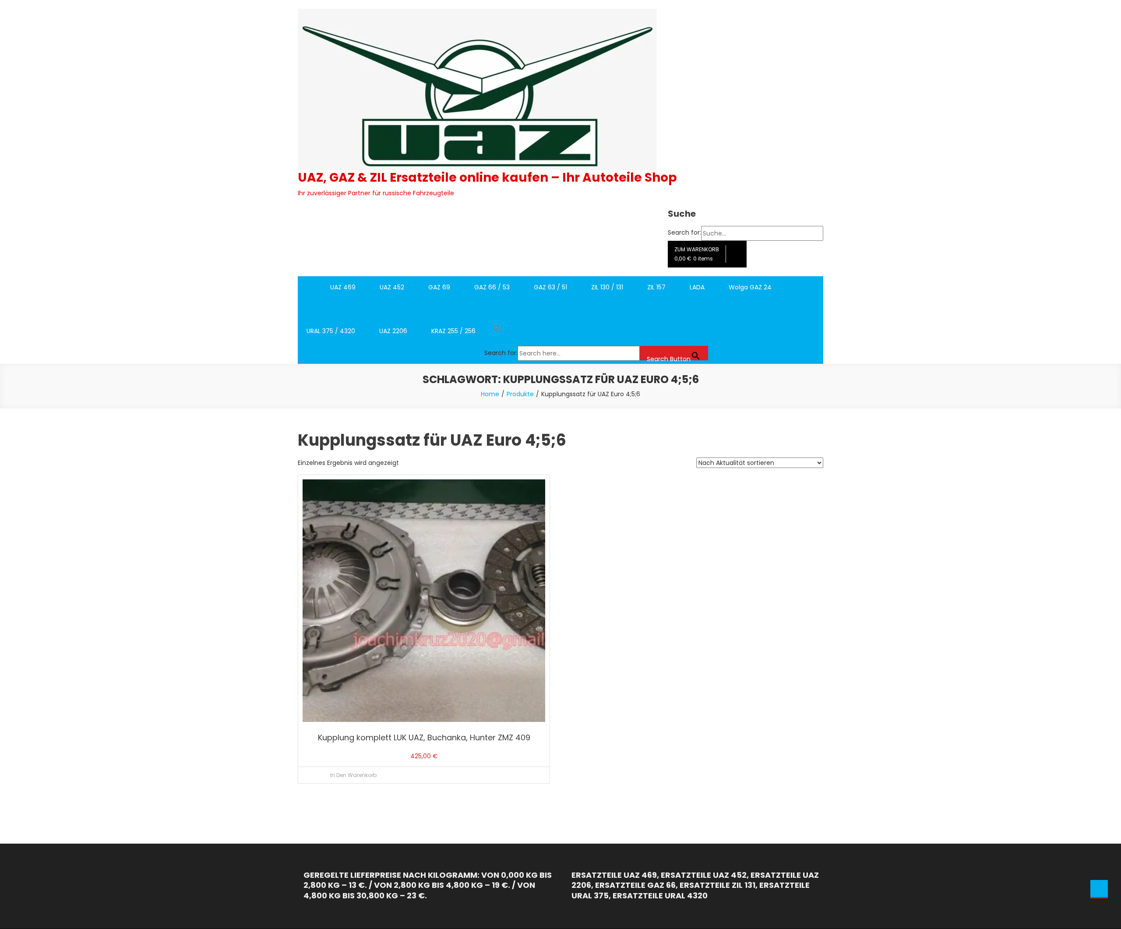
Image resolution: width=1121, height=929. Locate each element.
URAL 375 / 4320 (331, 331)
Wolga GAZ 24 (750, 287)
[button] (596, 331)
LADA (697, 287)
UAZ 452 (392, 287)
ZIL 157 (656, 287)
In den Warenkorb (353, 775)
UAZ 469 (343, 287)
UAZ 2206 (393, 331)
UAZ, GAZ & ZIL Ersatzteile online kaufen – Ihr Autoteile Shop (487, 177)
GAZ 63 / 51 (550, 287)
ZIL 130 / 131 (607, 287)
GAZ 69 (439, 287)
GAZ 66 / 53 (492, 287)
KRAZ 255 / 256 (453, 331)
